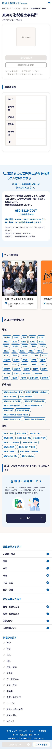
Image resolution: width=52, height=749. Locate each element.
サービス (11, 703)
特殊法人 (11, 721)
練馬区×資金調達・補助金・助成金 (16, 415)
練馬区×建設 (8, 433)
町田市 (14, 364)
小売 (9, 654)
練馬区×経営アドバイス (12, 419)
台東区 (6, 342)
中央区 (16, 337)
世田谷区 (15, 346)
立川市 (44, 355)
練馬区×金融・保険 (30, 442)
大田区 (6, 346)
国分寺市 (17, 369)
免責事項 (42, 731)
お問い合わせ (38, 738)
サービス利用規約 (20, 734)
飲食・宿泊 (12, 666)
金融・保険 (12, 685)
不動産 (10, 672)
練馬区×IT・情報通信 (11, 442)
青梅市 (25, 360)
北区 (14, 351)
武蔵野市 (7, 360)
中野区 (34, 346)
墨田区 (14, 342)
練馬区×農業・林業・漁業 (29, 451)
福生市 (35, 369)
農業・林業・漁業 (15, 709)
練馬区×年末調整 (10, 396)
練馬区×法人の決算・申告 (13, 392)
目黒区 (41, 342)
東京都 (18, 8)
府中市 (34, 360)
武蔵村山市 (38, 373)
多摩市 (6, 378)
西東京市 (45, 378)
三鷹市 (16, 360)
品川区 (32, 342)
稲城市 (14, 378)
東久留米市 (26, 373)
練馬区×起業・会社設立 (12, 406)
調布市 (6, 364)
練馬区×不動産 (40, 438)
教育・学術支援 (14, 697)
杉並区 (43, 346)
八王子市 (35, 355)
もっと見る (25, 518)
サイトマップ (11, 731)
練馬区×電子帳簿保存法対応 (34, 401)
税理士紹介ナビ (7, 8)
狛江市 (44, 369)
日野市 (43, 364)
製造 (9, 648)
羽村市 (23, 378)
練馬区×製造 (21, 433)
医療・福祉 (12, 715)
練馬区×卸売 (8, 438)
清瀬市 (16, 373)
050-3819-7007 (26, 212)
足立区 (6, 355)
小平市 (34, 364)
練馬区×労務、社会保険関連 (34, 419)
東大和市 (7, 373)
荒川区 (22, 351)
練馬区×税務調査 (23, 410)
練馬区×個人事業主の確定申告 (36, 392)
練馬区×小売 (35, 433)
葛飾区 (14, 355)
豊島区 (6, 351)
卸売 (9, 660)
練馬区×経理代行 (26, 396)
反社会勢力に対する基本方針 (19, 738)
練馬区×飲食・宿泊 (24, 438)
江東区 (23, 342)
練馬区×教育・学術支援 (27, 447)
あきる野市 (34, 378)
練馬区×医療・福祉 (10, 456)
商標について (34, 734)
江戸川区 (24, 355)
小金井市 (24, 364)
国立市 (26, 369)
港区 (24, 337)
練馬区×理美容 (9, 447)
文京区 (41, 337)
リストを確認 (41, 744)
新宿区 (32, 337)
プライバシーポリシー (28, 731)
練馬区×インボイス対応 (12, 401)
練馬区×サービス (10, 451)
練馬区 (25, 8)
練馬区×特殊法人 (28, 456)
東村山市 (7, 369)
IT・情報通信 (13, 679)
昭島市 (43, 360)
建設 (9, 642)
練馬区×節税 (8, 410)
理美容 (10, 691)
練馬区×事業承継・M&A (33, 406)
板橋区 (31, 351)
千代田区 (7, 337)
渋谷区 (25, 346)
